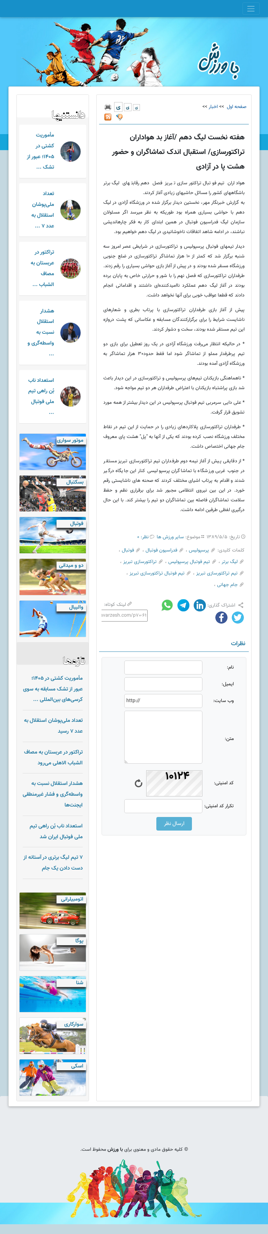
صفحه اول (235, 107)
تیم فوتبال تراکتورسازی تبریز (157, 573)
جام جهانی (227, 585)
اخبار (213, 107)
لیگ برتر (230, 562)
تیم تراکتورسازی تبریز (217, 573)
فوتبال (128, 550)
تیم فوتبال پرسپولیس (189, 562)
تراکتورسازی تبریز (140, 562)
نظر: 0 (143, 537)
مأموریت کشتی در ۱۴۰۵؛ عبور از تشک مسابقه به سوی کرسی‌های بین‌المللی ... (53, 689)
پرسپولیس (199, 550)
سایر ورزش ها (170, 537)
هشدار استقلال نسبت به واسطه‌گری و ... (41, 332)
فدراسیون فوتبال (161, 550)
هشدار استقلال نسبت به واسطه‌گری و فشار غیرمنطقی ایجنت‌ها (53, 794)
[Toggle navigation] (251, 8)
